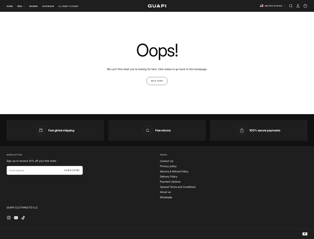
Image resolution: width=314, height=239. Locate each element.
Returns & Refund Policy (174, 171)
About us (165, 191)
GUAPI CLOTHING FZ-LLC (22, 207)
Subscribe (72, 170)
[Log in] (298, 6)
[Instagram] (9, 218)
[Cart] (305, 6)
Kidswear (48, 6)
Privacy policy (168, 166)
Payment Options (170, 181)
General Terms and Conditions (178, 186)
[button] (291, 6)
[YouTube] (16, 218)
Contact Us (166, 161)
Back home (157, 81)
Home (10, 6)
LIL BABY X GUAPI (68, 6)
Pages (163, 155)
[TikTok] (23, 218)
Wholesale (166, 197)
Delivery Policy (168, 176)
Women (33, 6)
